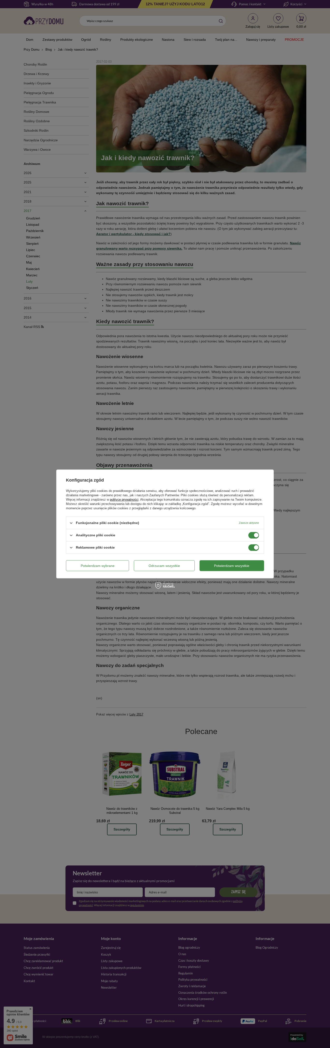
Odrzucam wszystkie (164, 566)
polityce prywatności (124, 499)
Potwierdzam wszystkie (231, 566)
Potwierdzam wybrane (98, 566)
